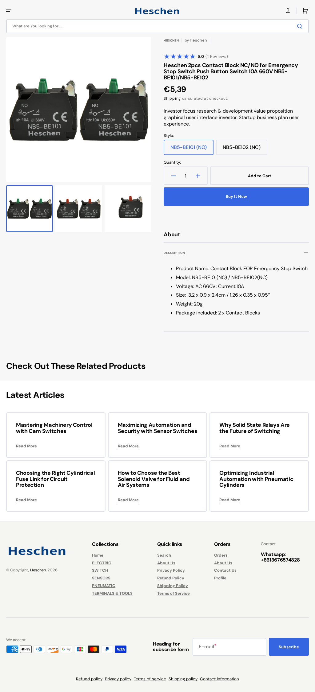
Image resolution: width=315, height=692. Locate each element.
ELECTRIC (101, 563)
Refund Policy (170, 578)
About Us (166, 563)
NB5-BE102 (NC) (245, 149)
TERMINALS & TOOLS (112, 593)
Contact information (219, 679)
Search (164, 555)
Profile (220, 578)
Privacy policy (118, 679)
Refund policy (89, 679)
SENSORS (101, 578)
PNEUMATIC (103, 585)
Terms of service (150, 679)
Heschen (38, 570)
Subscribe (289, 647)
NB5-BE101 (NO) (191, 149)
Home (97, 555)
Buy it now (236, 196)
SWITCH (100, 570)
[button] (8, 11)
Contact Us (225, 570)
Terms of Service (173, 593)
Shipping (172, 98)
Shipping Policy (172, 585)
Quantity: (172, 162)
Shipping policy (183, 679)
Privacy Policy (171, 570)
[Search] (301, 26)
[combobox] (157, 26)
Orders (221, 555)
